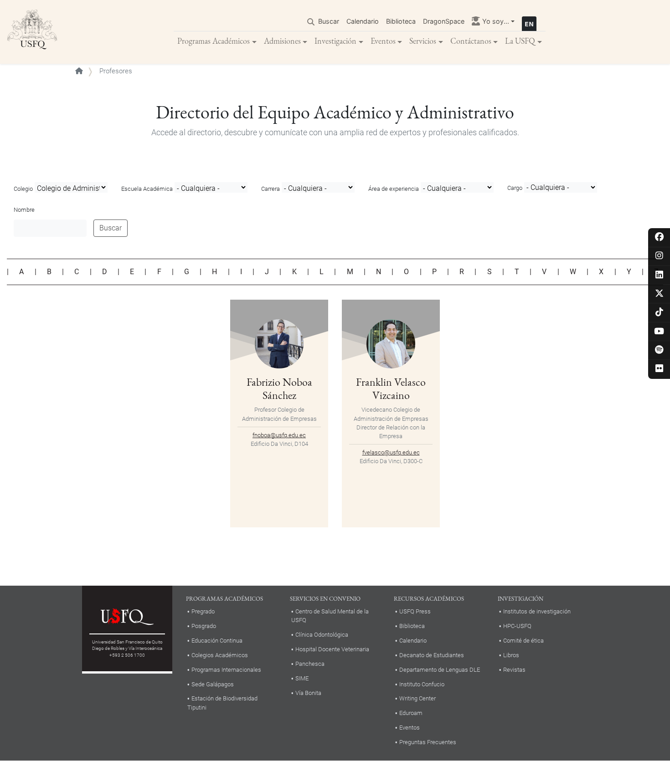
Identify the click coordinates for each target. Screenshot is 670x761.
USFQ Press (415, 611)
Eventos (383, 41)
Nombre (24, 209)
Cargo (514, 187)
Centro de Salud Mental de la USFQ (330, 615)
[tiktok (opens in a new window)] (659, 312)
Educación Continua (216, 640)
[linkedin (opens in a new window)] (659, 275)
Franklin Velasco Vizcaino (391, 388)
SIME (302, 678)
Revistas (514, 669)
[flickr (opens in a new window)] (659, 369)
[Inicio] (32, 31)
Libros (511, 655)
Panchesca (310, 663)
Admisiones (282, 41)
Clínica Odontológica (321, 634)
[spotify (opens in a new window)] (659, 350)
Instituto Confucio (421, 684)
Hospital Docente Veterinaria (332, 649)
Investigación (335, 41)
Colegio (23, 188)
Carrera (270, 188)
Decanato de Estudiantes (431, 655)
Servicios (422, 41)
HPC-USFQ (517, 626)
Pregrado (203, 611)
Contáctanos (470, 41)
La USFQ (520, 41)
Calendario (362, 21)
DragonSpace (443, 21)
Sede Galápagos (212, 684)
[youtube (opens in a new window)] (659, 331)
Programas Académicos (213, 41)
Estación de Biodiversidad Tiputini (222, 702)
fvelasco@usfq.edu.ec (391, 452)
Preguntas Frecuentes (427, 742)
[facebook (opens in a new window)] (659, 237)
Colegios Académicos (219, 655)
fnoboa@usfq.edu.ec (279, 435)
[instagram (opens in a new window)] (659, 256)
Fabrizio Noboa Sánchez (279, 388)
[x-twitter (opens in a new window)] (659, 294)
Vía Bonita (308, 692)
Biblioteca (401, 21)
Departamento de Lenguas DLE (439, 669)
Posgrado (203, 626)
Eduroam (411, 713)
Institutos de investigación (537, 611)
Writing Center (417, 698)
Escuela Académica (147, 188)
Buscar (328, 21)
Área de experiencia (393, 188)
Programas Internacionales (226, 669)
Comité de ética (523, 640)
